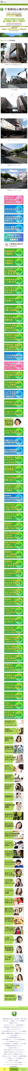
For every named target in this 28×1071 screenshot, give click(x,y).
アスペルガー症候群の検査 (19, 1039)
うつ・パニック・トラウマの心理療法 (14, 1062)
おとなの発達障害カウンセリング (13, 1041)
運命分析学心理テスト (13, 1047)
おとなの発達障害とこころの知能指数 (10, 1043)
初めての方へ (6, 1020)
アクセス (23, 1069)
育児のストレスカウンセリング (13, 1029)
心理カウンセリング (6, 1056)
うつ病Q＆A (14, 1056)
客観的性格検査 (13, 1066)
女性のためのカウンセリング (17, 1027)
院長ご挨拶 (17, 1018)
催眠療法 (3, 1033)
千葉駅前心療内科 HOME (7, 1018)
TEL (4, 1069)
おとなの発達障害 (13, 1035)
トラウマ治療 (22, 1043)
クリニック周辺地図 (20, 1020)
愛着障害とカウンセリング (20, 1033)
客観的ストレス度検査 (13, 1060)
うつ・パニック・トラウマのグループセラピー (13, 1064)
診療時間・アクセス (13, 1022)
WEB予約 (14, 1069)
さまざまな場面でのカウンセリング (9, 1031)
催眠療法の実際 (10, 1033)
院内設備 (12, 1020)
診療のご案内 (24, 1018)
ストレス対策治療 (22, 1031)
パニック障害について (10, 1058)
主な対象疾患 (19, 1058)
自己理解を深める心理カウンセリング (13, 1045)
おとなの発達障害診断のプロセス (14, 1037)
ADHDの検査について (7, 1039)
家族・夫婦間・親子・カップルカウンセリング (14, 1049)
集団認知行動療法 (23, 1056)
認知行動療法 (6, 1027)
